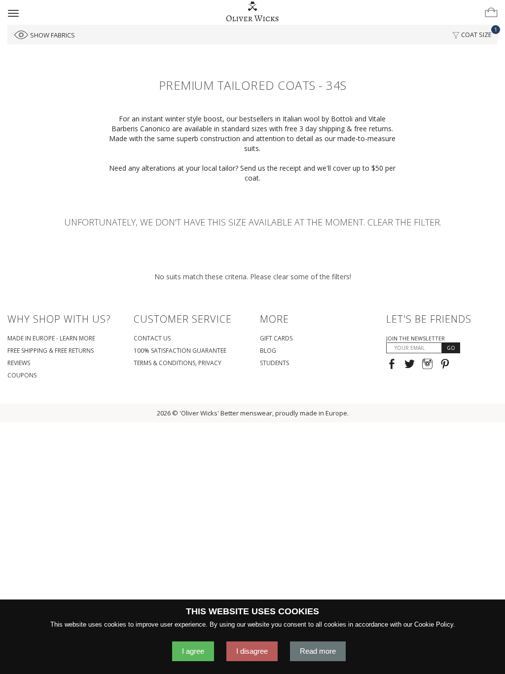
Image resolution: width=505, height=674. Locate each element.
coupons (21, 375)
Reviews (18, 363)
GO (451, 347)
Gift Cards (276, 338)
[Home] (253, 12)
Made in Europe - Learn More (51, 338)
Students (274, 363)
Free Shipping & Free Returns (50, 350)
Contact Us (152, 338)
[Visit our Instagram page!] (427, 365)
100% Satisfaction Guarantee (180, 350)
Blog (268, 350)
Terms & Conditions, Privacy (177, 363)
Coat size (478, 32)
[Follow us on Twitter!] (409, 365)
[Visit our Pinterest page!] (445, 365)
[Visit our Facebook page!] (391, 365)
